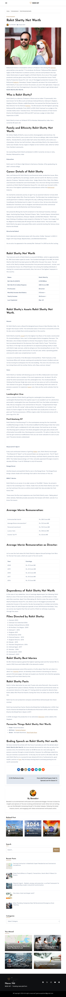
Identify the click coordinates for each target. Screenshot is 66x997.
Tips (8, 943)
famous (53, 67)
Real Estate (39, 943)
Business (9, 961)
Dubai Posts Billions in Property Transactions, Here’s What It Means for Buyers (47, 948)
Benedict (13, 24)
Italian (35, 451)
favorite (15, 671)
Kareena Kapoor (21, 730)
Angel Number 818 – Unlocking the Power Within (51, 828)
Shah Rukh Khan (32, 732)
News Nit (10, 983)
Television (41, 717)
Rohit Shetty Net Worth (24, 20)
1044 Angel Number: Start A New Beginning (32, 828)
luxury (30, 387)
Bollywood (51, 187)
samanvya (13, 830)
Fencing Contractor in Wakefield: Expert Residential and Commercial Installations (18, 948)
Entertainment (11, 16)
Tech (37, 961)
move (22, 336)
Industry (16, 82)
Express (27, 106)
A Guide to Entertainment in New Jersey (14, 828)
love (20, 759)
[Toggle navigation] (6, 3)
